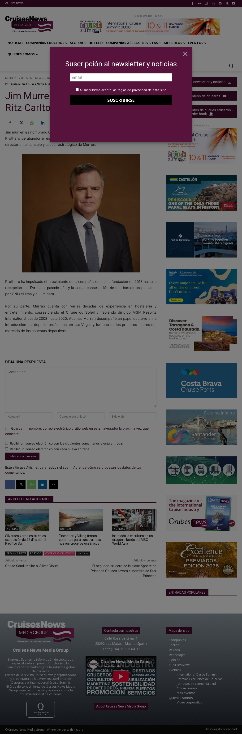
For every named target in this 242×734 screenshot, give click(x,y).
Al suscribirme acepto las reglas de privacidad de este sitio (123, 90)
